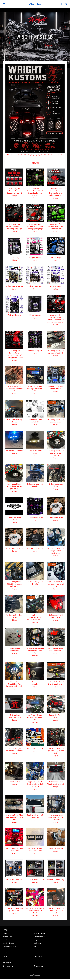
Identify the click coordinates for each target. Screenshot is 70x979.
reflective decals (39, 933)
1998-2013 (37, 943)
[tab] (7, 154)
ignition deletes (8, 943)
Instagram (9, 966)
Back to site (37, 956)
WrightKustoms (35, 4)
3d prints (6, 940)
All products (7, 937)
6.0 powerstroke (39, 937)
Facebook (39, 966)
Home (5, 933)
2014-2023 (37, 940)
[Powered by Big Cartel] (35, 975)
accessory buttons (9, 946)
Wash (35, 946)
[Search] (61, 4)
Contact (5, 956)
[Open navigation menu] (3, 4)
